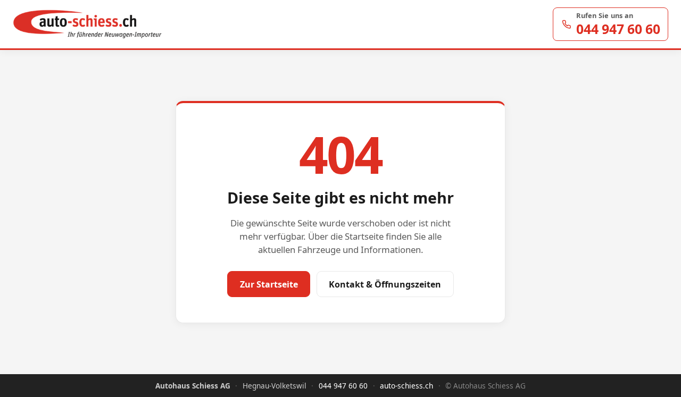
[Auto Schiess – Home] (87, 24)
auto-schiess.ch (406, 386)
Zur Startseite (269, 284)
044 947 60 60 (343, 386)
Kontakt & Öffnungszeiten (385, 284)
